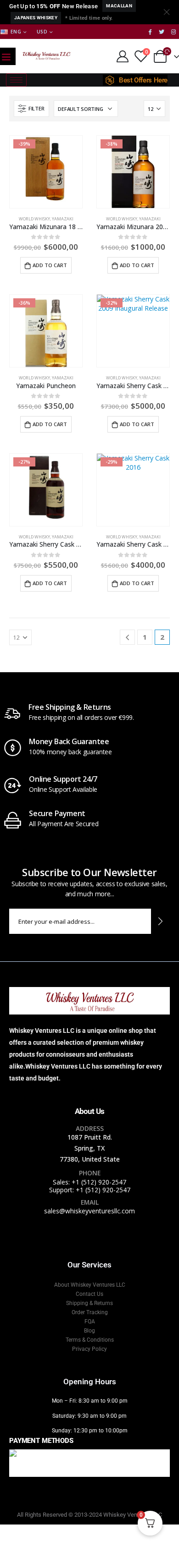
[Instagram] (173, 31)
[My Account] (122, 56)
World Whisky (34, 219)
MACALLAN (119, 5)
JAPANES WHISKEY (35, 17)
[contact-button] (160, 921)
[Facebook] (150, 31)
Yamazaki (62, 219)
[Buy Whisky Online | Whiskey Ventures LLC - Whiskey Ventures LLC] (47, 56)
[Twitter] (161, 31)
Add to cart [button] (50, 265)
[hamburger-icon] (16, 80)
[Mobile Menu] (6, 56)
